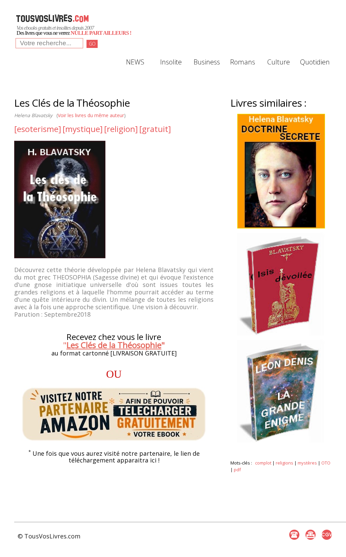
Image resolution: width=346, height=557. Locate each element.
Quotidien (314, 62)
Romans (242, 62)
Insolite (171, 62)
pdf (237, 470)
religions (284, 463)
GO (92, 44)
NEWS (135, 62)
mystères (307, 463)
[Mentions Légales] (310, 535)
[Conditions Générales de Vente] (327, 535)
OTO (325, 463)
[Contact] (294, 535)
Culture (278, 62)
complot (263, 463)
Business (207, 62)
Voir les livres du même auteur (91, 115)
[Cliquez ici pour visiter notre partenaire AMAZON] (114, 414)
